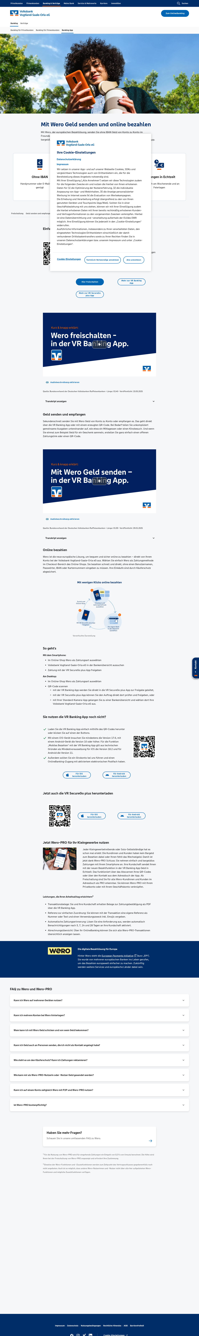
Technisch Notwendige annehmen (102, 260)
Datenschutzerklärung (69, 159)
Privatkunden (17, 3)
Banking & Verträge (51, 3)
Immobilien (116, 3)
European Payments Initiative (117, 955)
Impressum (60, 1325)
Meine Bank (69, 3)
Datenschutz (72, 1325)
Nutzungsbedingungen (91, 1325)
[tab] (14, 23)
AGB (126, 1325)
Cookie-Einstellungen (69, 259)
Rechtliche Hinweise (112, 1325)
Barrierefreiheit (137, 1325)
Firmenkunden (32, 3)
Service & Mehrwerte (87, 3)
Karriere (103, 3)
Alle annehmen (134, 260)
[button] (99, 401)
